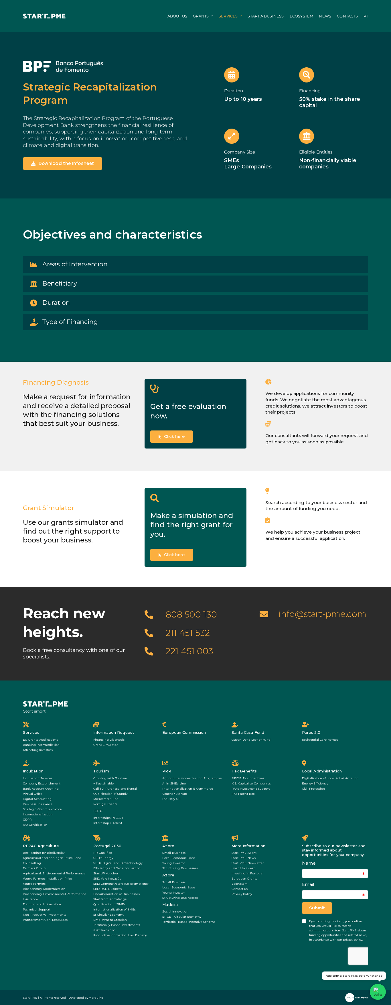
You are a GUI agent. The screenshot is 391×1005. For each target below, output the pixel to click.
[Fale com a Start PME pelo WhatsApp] (378, 992)
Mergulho (96, 998)
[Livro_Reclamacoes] (356, 995)
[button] (195, 264)
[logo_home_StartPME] (46, 702)
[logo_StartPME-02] (44, 15)
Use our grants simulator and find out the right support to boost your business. (73, 531)
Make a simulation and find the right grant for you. (191, 524)
